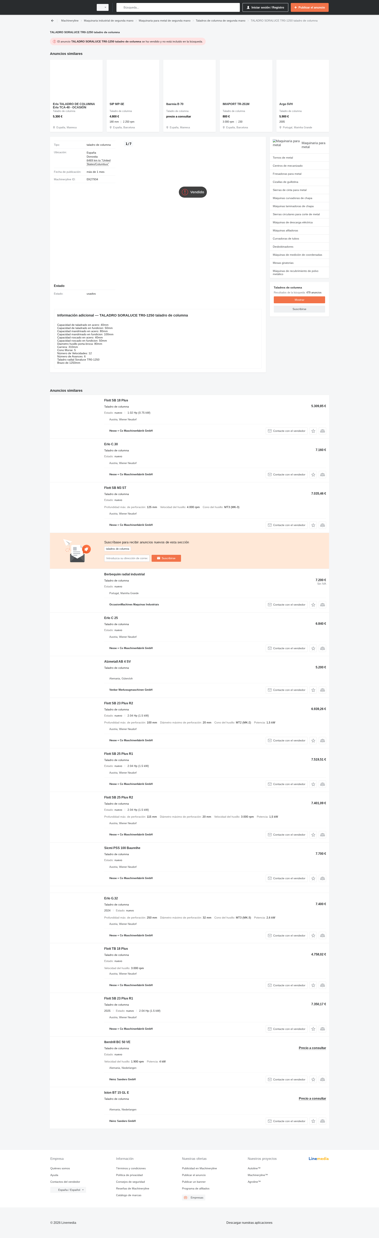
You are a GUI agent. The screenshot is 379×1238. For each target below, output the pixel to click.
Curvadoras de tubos (286, 238)
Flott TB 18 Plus (116, 948)
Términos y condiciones (131, 1168)
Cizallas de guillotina (285, 181)
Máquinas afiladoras (285, 230)
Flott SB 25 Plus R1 (118, 753)
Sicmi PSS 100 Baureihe (122, 848)
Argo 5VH (286, 104)
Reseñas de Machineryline (132, 1188)
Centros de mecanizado (288, 165)
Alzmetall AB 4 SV (117, 661)
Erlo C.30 (111, 444)
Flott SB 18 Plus (116, 400)
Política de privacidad (129, 1175)
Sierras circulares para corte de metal (296, 214)
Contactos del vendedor (65, 1181)
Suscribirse (168, 558)
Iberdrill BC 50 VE (117, 1042)
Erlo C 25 (111, 618)
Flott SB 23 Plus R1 (118, 998)
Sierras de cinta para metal (290, 190)
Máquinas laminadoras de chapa (293, 206)
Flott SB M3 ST (115, 487)
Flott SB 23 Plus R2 (118, 703)
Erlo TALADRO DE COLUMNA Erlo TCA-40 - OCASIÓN (74, 105)
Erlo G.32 (111, 898)
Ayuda (54, 1175)
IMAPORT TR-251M (236, 104)
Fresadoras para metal (287, 173)
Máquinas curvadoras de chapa (292, 198)
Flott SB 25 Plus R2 (118, 797)
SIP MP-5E (117, 104)
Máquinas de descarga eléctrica (293, 222)
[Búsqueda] (120, 7)
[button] (313, 431)
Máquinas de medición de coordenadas (297, 254)
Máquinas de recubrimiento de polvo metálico (295, 272)
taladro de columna (99, 144)
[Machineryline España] (71, 7)
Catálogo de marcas (128, 1195)
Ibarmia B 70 (174, 104)
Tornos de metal (283, 157)
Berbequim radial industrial (124, 574)
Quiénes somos (60, 1168)
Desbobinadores (283, 246)
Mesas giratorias (283, 262)
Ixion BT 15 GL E (116, 1092)
